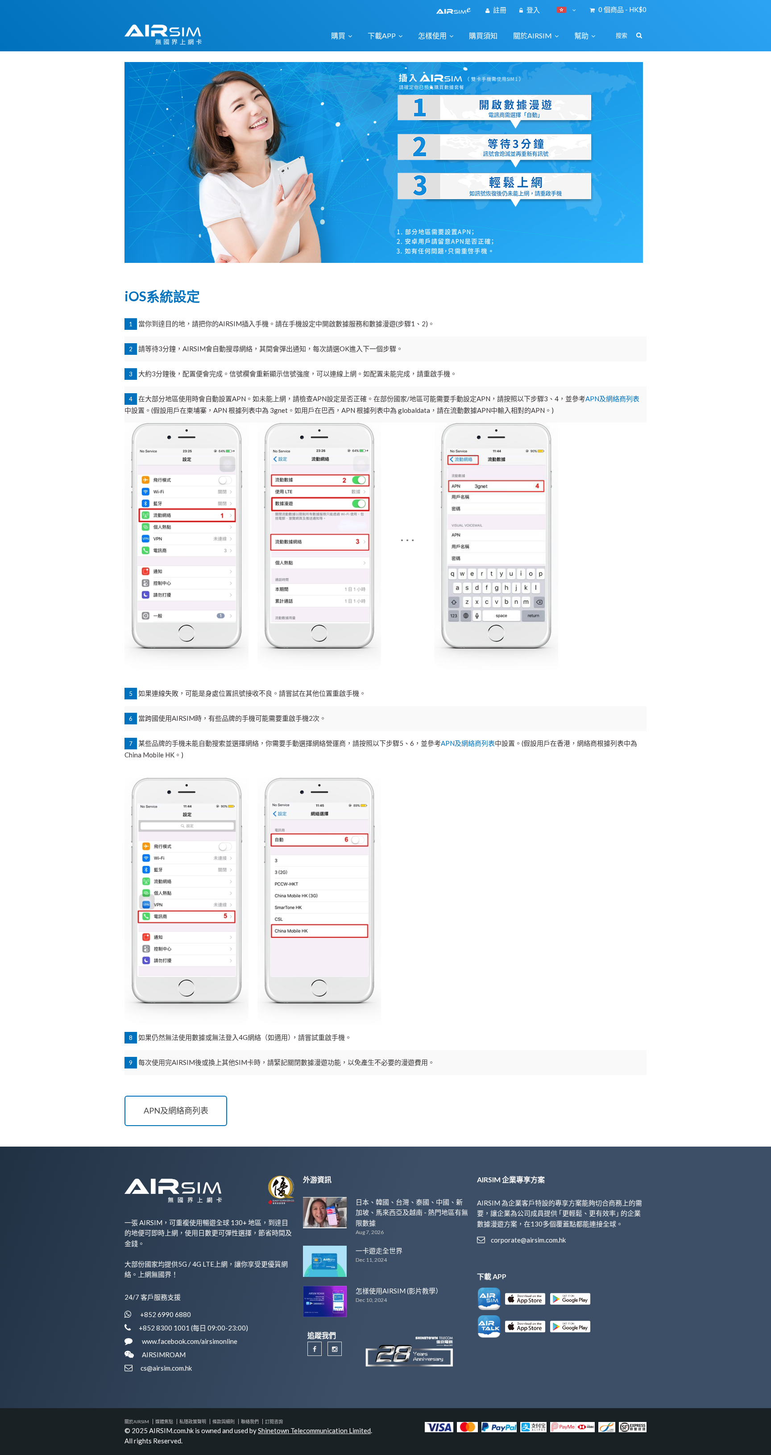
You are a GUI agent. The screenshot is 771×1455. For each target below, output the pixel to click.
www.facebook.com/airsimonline (189, 1341)
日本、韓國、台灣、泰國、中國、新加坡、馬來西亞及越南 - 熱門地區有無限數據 (412, 1212)
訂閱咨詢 (274, 1421)
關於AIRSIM (136, 1421)
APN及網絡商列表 (612, 399)
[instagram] (334, 1349)
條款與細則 (223, 1421)
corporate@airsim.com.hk (528, 1240)
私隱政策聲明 (192, 1421)
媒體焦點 (164, 1421)
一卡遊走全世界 (379, 1251)
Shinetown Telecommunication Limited (314, 1430)
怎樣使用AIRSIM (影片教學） (399, 1291)
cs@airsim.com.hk (166, 1368)
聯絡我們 (250, 1421)
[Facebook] (314, 1349)
